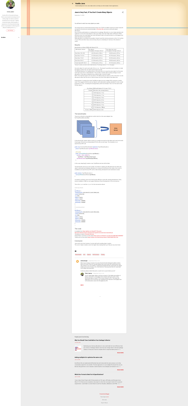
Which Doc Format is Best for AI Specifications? (89, 374)
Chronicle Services (89, 234)
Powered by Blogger (104, 394)
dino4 (108, 396)
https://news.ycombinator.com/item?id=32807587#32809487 (108, 235)
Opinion (89, 254)
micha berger (84, 260)
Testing (103, 254)
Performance (96, 254)
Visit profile (10, 30)
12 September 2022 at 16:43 (94, 260)
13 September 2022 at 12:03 (98, 273)
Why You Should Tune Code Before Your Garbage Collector (92, 340)
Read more (120, 352)
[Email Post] (75, 251)
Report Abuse (104, 402)
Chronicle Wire (100, 29)
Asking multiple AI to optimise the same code (88, 357)
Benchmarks (78, 254)
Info (84, 254)
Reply (82, 285)
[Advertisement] (132, 31)
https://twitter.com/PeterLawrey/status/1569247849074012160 (103, 237)
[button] (123, 12)
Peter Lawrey (88, 273)
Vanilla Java (80, 3)
